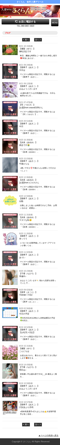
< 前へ (26, 40)
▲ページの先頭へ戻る (48, 435)
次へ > (38, 40)
